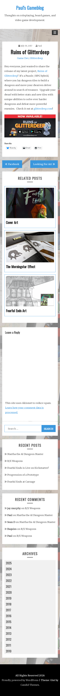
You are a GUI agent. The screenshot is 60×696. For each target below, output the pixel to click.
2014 (8, 627)
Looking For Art (42, 164)
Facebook (13, 164)
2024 (9, 569)
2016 (8, 616)
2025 (9, 563)
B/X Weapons (15, 460)
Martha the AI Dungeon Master (25, 454)
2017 (8, 610)
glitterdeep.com (43, 108)
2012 (8, 639)
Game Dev (23, 58)
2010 (8, 651)
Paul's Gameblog (30, 7)
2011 (8, 645)
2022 (9, 580)
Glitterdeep (36, 58)
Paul (39, 45)
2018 (8, 604)
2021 (8, 586)
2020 (9, 592)
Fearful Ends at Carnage (21, 481)
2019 (8, 598)
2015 (8, 622)
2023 (9, 575)
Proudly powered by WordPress (20, 680)
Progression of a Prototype (23, 474)
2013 (8, 633)
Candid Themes (30, 684)
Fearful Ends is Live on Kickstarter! (28, 467)
